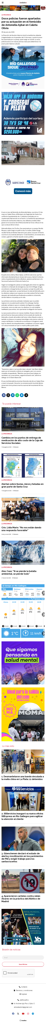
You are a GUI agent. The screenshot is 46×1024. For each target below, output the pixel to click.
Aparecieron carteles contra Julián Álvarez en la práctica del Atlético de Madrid (20, 899)
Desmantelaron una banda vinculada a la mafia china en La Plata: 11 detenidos (22, 777)
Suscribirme (23, 964)
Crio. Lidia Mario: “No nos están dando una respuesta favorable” (21, 529)
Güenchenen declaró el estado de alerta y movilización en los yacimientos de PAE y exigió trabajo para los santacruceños (22, 857)
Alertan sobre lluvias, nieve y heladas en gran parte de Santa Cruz (22, 485)
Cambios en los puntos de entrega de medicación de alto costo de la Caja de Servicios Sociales (22, 440)
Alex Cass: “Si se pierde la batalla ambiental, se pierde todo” (18, 572)
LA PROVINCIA (6, 15)
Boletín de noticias (11, 950)
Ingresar (24, 994)
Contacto (24, 987)
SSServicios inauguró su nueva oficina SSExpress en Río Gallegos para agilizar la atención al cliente (22, 816)
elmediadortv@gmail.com (23, 1007)
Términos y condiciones (24, 990)
